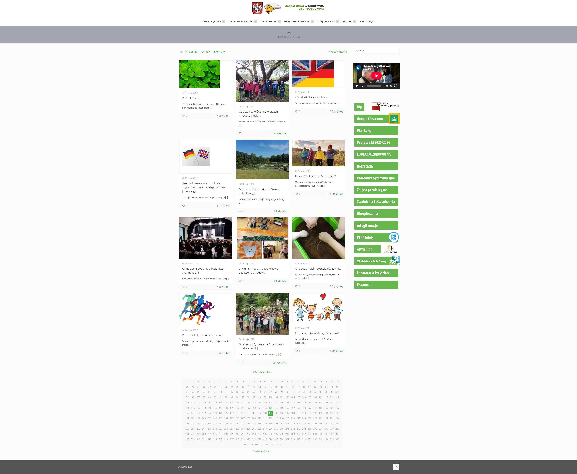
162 (304, 408)
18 (282, 381)
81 (320, 392)
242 (282, 423)
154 (259, 408)
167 (332, 408)
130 (282, 402)
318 (237, 439)
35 (220, 387)
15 (265, 381)
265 (254, 429)
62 (215, 392)
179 (243, 413)
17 (276, 381)
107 (309, 397)
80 (315, 392)
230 (215, 423)
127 (265, 402)
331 (309, 439)
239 (265, 423)
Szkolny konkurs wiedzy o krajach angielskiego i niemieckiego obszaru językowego (204, 187)
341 (268, 444)
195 (332, 413)
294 (259, 434)
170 (193, 413)
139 (332, 402)
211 (265, 418)
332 (315, 439)
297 (276, 434)
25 (320, 381)
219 (309, 418)
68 (248, 392)
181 (254, 413)
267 (265, 429)
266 (259, 429)
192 (315, 413)
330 (304, 439)
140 (337, 402)
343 (279, 444)
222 (326, 418)
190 (304, 413)
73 (276, 392)
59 (198, 392)
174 (215, 413)
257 (209, 429)
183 (265, 413)
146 (215, 408)
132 (293, 402)
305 (320, 434)
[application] (376, 76)
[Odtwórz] (357, 85)
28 (337, 381)
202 (215, 418)
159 (287, 408)
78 (304, 392)
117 (209, 402)
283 (198, 434)
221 (320, 418)
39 (243, 387)
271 (287, 429)
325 (276, 439)
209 (254, 418)
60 (204, 392)
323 (265, 439)
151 (243, 408)
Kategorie (192, 52)
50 (304, 387)
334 (326, 439)
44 (270, 387)
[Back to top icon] (396, 467)
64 (226, 392)
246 (304, 423)
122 (237, 402)
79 (309, 392)
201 (209, 418)
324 (270, 439)
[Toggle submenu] (223, 21)
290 (237, 434)
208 (248, 418)
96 (248, 397)
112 (337, 397)
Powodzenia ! (190, 98)
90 (215, 397)
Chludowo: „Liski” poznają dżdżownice (318, 268)
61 (209, 392)
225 (187, 423)
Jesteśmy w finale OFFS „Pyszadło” (315, 176)
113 (187, 402)
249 (320, 423)
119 (220, 402)
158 (282, 408)
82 (326, 392)
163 (309, 408)
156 (270, 408)
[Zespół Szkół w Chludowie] (288, 8)
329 (298, 439)
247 (309, 423)
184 (270, 413)
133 (298, 402)
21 (298, 381)
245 (298, 423)
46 (282, 387)
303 (309, 434)
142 (193, 408)
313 (209, 439)
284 (204, 434)
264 (248, 429)
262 (237, 429)
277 (320, 429)
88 (204, 397)
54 (326, 387)
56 (337, 387)
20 (293, 381)
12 (248, 381)
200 (204, 418)
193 (320, 413)
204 (226, 418)
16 (270, 381)
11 (243, 381)
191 (309, 413)
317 (232, 439)
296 (270, 434)
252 (337, 423)
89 (209, 397)
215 (287, 418)
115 (198, 402)
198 (193, 418)
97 (254, 397)
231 (220, 423)
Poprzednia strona (263, 372)
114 (193, 402)
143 (198, 408)
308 (337, 434)
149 (232, 408)
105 (298, 397)
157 (276, 408)
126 (259, 402)
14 (259, 381)
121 (232, 402)
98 (259, 397)
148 (226, 408)
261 (232, 429)
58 (193, 392)
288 (226, 434)
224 (337, 418)
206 (237, 418)
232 (226, 423)
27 (332, 381)
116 (204, 402)
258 (215, 429)
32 (204, 387)
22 (304, 381)
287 (220, 434)
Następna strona (261, 451)
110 (326, 397)
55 (332, 387)
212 (270, 418)
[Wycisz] (390, 85)
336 (337, 439)
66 (237, 392)
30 (193, 387)
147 (220, 408)
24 (315, 381)
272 (293, 429)
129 (276, 402)
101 (276, 397)
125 (254, 402)
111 (332, 397)
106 (304, 397)
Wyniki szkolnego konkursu (311, 97)
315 (220, 439)
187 (287, 413)
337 (245, 444)
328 (293, 439)
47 (287, 387)
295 (265, 434)
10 (237, 381)
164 (315, 408)
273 (298, 429)
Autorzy (220, 52)
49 (298, 387)
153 (254, 408)
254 (193, 429)
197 (187, 418)
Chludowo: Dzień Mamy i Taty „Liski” (317, 333)
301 (298, 434)
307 (332, 434)
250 (326, 423)
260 (226, 429)
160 (293, 408)
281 (187, 434)
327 (287, 439)
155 (265, 408)
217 (298, 418)
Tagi (206, 52)
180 (248, 413)
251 (332, 423)
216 (293, 418)
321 (254, 439)
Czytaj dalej (224, 116)
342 (273, 444)
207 (243, 418)
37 (231, 387)
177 (232, 413)
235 (243, 423)
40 (248, 387)
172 (204, 413)
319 (243, 439)
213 (276, 418)
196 (337, 413)
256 (204, 429)
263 (243, 429)
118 (215, 402)
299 (287, 434)
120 (226, 402)
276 (315, 429)
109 (320, 397)
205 (232, 418)
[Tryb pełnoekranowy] (395, 85)
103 (287, 397)
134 (304, 402)
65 (231, 392)
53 (320, 387)
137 (320, 402)
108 (315, 397)
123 (243, 402)
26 (326, 381)
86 (193, 397)
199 (198, 418)
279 (332, 429)
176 (226, 413)
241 (276, 423)
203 (220, 418)
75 (287, 392)
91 (220, 397)
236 (248, 423)
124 (248, 402)
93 (231, 397)
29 (187, 387)
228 (204, 423)
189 (298, 413)
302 (304, 434)
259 (220, 429)
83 (332, 392)
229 (209, 423)
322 (259, 439)
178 (237, 413)
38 (237, 387)
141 (187, 408)
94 (237, 397)
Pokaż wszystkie (338, 52)
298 (282, 434)
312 (204, 439)
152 (248, 408)
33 (209, 387)
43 (265, 387)
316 (226, 439)
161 (298, 408)
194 (326, 413)
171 (198, 413)
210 (259, 418)
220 (315, 418)
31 (198, 387)
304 (315, 434)
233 (232, 423)
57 (187, 392)
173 (209, 413)
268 (270, 429)
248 (315, 423)
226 (193, 423)
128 (270, 402)
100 (270, 397)
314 (215, 439)
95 (243, 397)
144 (204, 408)
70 (259, 392)
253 (187, 429)
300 (293, 434)
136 (315, 402)
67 (243, 392)
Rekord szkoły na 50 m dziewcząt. (202, 335)
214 (282, 418)
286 (215, 434)
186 (282, 413)
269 (276, 429)
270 (282, 429)
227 (198, 423)
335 (332, 439)
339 (256, 444)
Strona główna (284, 37)
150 (237, 408)
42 (259, 387)
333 (320, 439)
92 (226, 397)
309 (187, 439)
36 (226, 387)
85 (187, 397)
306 (326, 434)
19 (287, 381)
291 (243, 434)
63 (220, 392)
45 (276, 387)
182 (259, 413)
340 (262, 444)
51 (309, 387)
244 (293, 423)
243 (287, 423)
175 (220, 413)
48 (293, 387)
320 (248, 439)
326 (282, 439)
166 (326, 408)
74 (282, 392)
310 (193, 439)
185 (276, 413)
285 (209, 434)
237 (254, 423)
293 (254, 434)
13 (254, 381)
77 (298, 392)
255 (198, 429)
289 (232, 434)
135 (309, 402)
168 (337, 408)
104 (293, 397)
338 (251, 444)
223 (332, 418)
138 (326, 402)
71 (265, 392)
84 (337, 392)
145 (209, 408)
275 (309, 429)
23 (309, 381)
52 (315, 387)
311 (198, 439)
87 (198, 397)
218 (304, 418)
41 (254, 387)
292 (248, 434)
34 (215, 387)
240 (270, 423)
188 (293, 413)
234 (237, 423)
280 (337, 429)
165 (320, 408)
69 (254, 392)
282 (193, 434)
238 (259, 423)
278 (326, 429)
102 (282, 397)
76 (293, 392)
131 (287, 402)
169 (187, 413)
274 (304, 429)
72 (270, 392)
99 (265, 397)
